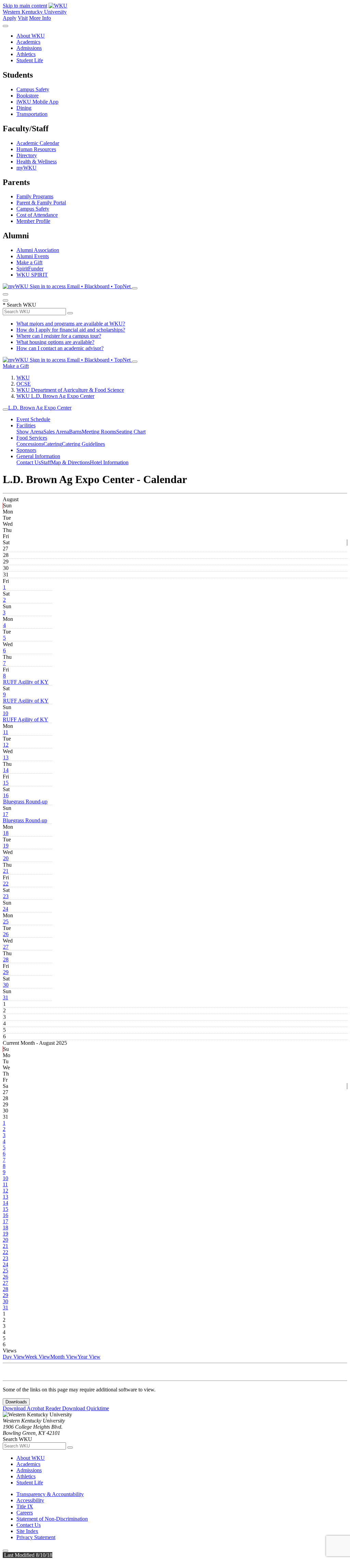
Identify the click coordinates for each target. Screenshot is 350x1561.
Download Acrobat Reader (32, 1408)
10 (5, 713)
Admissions (29, 48)
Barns (75, 432)
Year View (89, 1357)
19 (6, 846)
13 (6, 757)
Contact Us (28, 462)
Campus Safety (32, 89)
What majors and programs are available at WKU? (70, 323)
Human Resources (36, 149)
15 (6, 783)
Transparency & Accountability (50, 1494)
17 (5, 814)
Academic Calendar (37, 143)
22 (6, 883)
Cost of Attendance (37, 215)
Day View (14, 1357)
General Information (38, 456)
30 (6, 985)
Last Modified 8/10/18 (27, 1555)
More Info (40, 18)
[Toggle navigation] (5, 410)
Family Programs (34, 196)
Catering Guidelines (83, 444)
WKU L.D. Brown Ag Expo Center (55, 396)
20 (6, 858)
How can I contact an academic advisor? (60, 348)
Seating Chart (131, 432)
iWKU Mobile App (37, 102)
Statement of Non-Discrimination (52, 1519)
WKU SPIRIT (32, 275)
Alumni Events (32, 256)
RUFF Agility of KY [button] (26, 682)
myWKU (26, 168)
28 (6, 959)
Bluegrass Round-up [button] (25, 801)
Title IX (24, 1506)
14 (6, 770)
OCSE (23, 384)
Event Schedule (33, 419)
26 (6, 934)
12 (6, 745)
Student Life (29, 60)
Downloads (16, 1401)
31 (5, 997)
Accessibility (30, 1500)
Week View (37, 1357)
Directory (26, 155)
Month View (64, 1357)
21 (6, 871)
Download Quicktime (85, 1408)
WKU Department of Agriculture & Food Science (70, 390)
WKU (23, 378)
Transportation (32, 114)
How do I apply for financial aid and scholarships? (70, 330)
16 (6, 795)
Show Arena (29, 432)
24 (5, 909)
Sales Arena (56, 432)
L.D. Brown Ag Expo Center (39, 408)
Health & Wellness (36, 161)
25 (6, 921)
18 (6, 833)
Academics (28, 42)
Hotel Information (109, 462)
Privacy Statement (35, 1537)
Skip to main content (25, 6)
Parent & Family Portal (41, 202)
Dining (23, 108)
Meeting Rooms (99, 432)
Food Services (31, 438)
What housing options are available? (55, 342)
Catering (52, 444)
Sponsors (26, 450)
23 (6, 896)
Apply (9, 18)
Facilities (26, 425)
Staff (46, 462)
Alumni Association (37, 250)
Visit (23, 18)
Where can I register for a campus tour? (58, 336)
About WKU (30, 36)
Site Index (27, 1531)
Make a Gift (29, 262)
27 (6, 947)
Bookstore (27, 95)
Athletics (26, 54)
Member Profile (33, 221)
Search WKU (19, 305)
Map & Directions (70, 462)
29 (6, 972)
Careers (24, 1513)
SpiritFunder (29, 268)
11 (5, 732)
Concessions (29, 444)
